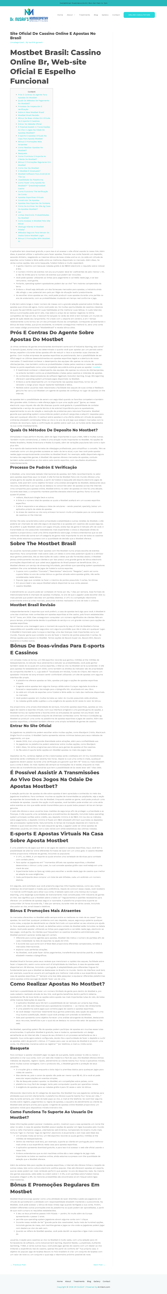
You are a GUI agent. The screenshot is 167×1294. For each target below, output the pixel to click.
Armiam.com (104, 1287)
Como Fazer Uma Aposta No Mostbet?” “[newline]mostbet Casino (31, 186)
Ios (19, 212)
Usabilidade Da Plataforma (30, 180)
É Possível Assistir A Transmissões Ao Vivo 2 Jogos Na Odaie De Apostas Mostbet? (34, 130)
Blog (96, 15)
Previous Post (18, 1265)
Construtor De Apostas (28, 200)
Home (60, 15)
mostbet (96, 367)
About (70, 15)
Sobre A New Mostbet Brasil (31, 112)
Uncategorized (17, 42)
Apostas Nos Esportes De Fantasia (34, 203)
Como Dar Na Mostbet (28, 168)
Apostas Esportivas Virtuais (31, 197)
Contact (116, 15)
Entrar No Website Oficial (30, 124)
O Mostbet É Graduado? (29, 171)
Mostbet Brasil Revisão (28, 115)
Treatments (84, 15)
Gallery (105, 15)
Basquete (22, 153)
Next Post (99, 1265)
